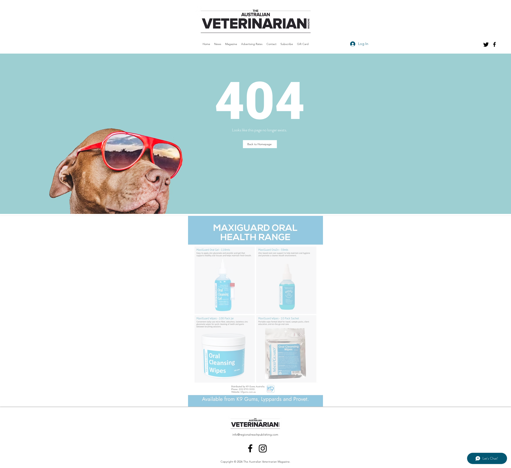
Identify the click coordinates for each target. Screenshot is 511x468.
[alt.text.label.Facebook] (494, 44)
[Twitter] (486, 44)
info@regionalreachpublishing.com (255, 434)
